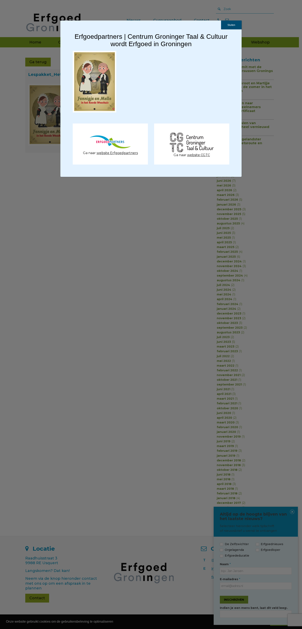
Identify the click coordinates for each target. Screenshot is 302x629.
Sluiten (231, 25)
